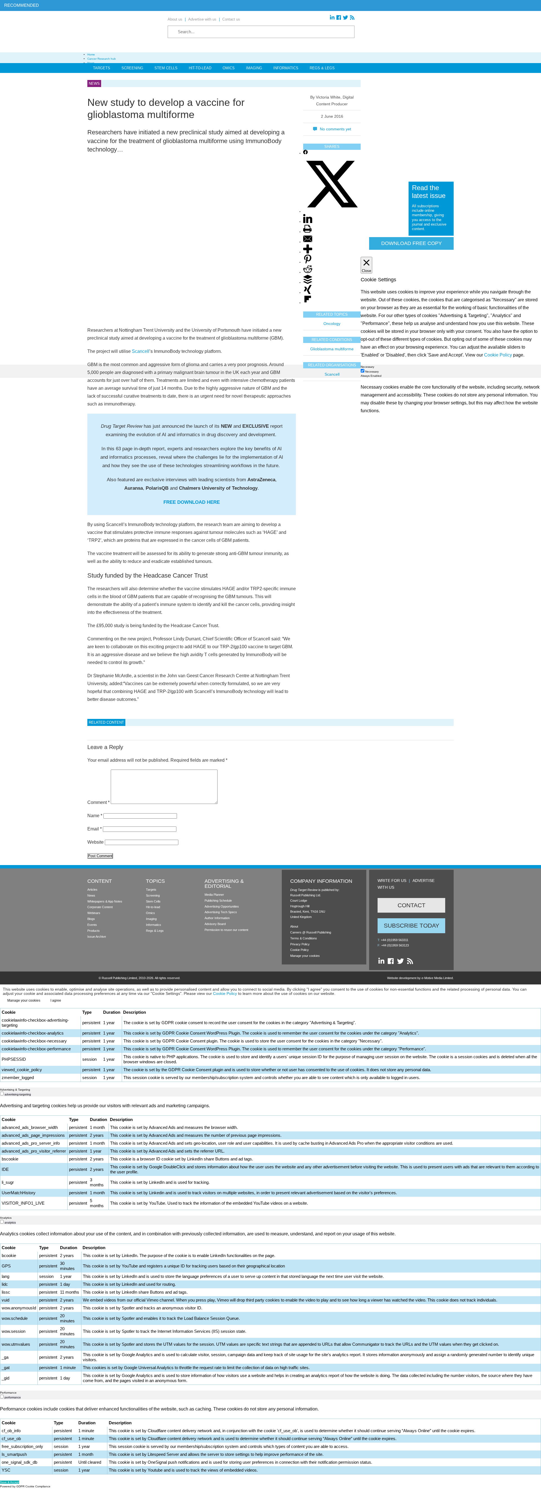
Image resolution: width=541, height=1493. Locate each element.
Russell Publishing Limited (119, 978)
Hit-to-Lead (200, 68)
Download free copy (411, 243)
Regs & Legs (322, 68)
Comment (98, 802)
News (91, 895)
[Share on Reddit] (307, 272)
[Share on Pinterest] (307, 262)
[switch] (2, 1093)
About (294, 926)
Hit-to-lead (153, 907)
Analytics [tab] (6, 1217)
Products (93, 930)
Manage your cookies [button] (305, 955)
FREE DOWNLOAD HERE (191, 502)
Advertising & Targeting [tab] (15, 1089)
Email (94, 828)
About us (175, 19)
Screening (132, 68)
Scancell (140, 351)
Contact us (231, 19)
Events (92, 924)
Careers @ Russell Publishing (310, 932)
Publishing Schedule (218, 900)
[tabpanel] (270, 1156)
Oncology (331, 324)
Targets (101, 68)
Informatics (285, 68)
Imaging (254, 68)
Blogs (91, 919)
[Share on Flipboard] (307, 303)
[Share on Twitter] (332, 211)
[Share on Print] (307, 232)
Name (94, 815)
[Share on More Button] (307, 252)
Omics (229, 68)
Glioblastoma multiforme (332, 349)
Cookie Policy (299, 949)
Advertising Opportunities (222, 906)
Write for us (392, 880)
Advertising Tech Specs (221, 912)
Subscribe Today (411, 925)
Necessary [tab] (367, 366)
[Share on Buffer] (307, 282)
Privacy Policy (300, 944)
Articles (92, 889)
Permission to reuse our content (226, 930)
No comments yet (335, 129)
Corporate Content (100, 907)
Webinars (93, 913)
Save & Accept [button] (9, 1482)
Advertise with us (202, 19)
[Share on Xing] (307, 293)
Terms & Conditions (303, 938)
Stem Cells (166, 68)
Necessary (372, 371)
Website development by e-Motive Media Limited (420, 978)
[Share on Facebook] (305, 153)
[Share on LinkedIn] (307, 222)
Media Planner (214, 894)
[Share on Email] (307, 242)
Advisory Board (215, 924)
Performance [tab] (8, 1392)
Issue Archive (96, 936)
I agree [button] (55, 1000)
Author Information (217, 918)
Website (95, 842)
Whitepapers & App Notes (104, 901)
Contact (411, 905)
